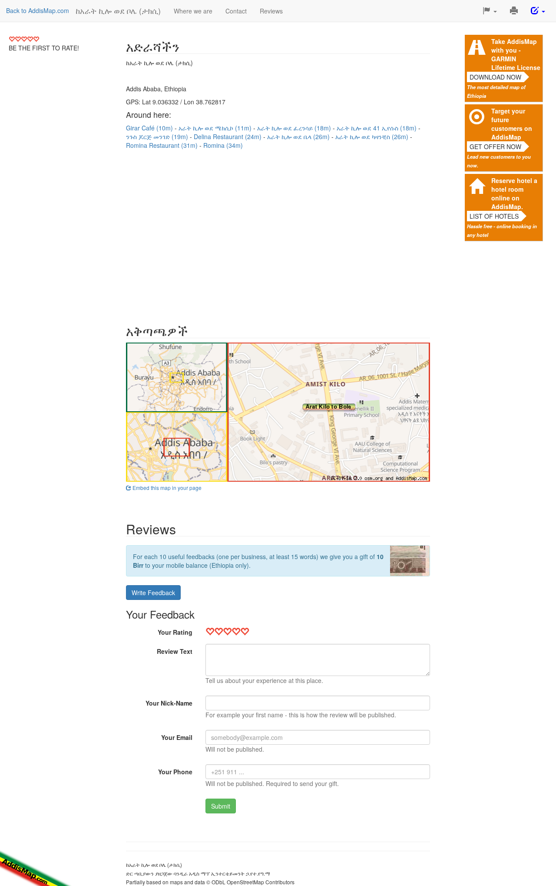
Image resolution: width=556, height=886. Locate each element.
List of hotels (494, 216)
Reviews (271, 11)
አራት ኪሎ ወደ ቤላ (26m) (299, 136)
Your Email (176, 737)
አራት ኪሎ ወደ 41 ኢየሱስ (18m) (377, 127)
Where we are (193, 11)
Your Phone (175, 771)
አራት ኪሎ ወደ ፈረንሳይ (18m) (295, 127)
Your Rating (175, 632)
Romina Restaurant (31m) (162, 145)
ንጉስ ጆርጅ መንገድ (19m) (158, 136)
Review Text (174, 651)
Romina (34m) (223, 145)
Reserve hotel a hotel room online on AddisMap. (514, 193)
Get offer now (495, 146)
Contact (236, 11)
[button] (489, 11)
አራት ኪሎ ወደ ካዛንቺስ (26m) (372, 136)
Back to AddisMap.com (37, 10)
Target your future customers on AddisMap (511, 124)
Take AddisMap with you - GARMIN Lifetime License (515, 54)
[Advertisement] (278, 232)
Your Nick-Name (169, 703)
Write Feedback (153, 592)
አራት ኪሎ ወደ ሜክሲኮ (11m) (216, 127)
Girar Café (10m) (150, 127)
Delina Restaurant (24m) (228, 136)
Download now (495, 77)
